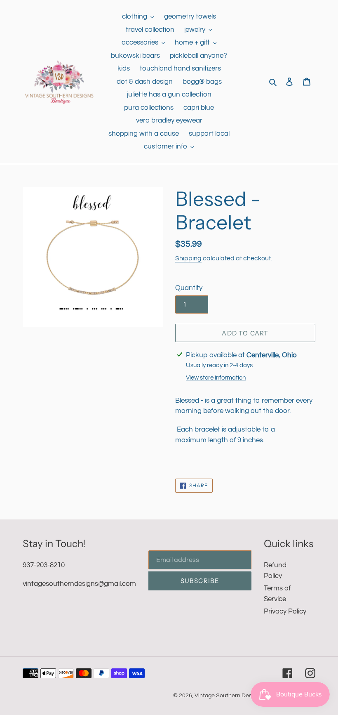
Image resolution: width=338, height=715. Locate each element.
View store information (216, 378)
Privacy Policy (285, 611)
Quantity (188, 288)
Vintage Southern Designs (229, 695)
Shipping (188, 258)
